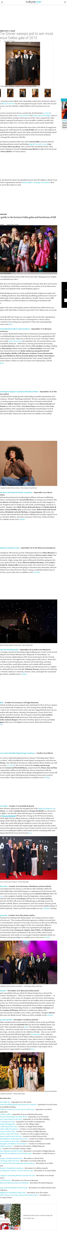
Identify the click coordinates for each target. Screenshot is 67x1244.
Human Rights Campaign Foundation (36, 182)
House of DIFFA (23, 115)
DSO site (36, 572)
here (10, 324)
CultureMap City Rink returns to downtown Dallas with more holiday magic (37, 1217)
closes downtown (15, 341)
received (47, 113)
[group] (10, 93)
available (46, 908)
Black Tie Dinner (8, 103)
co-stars (38, 144)
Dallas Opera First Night (42, 115)
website (22, 519)
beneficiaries (35, 1034)
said (26, 1027)
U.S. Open (10, 765)
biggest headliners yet (46, 808)
